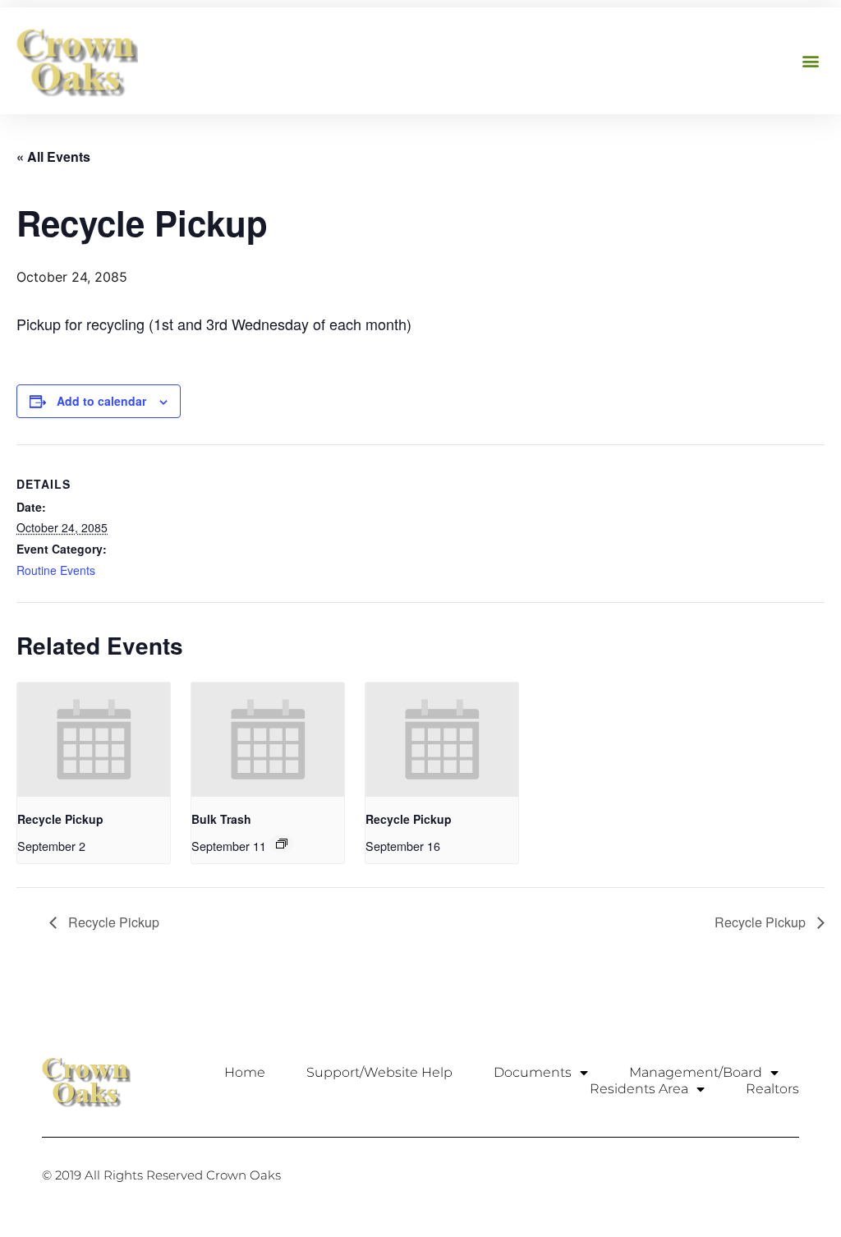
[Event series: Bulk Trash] (281, 843)
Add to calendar (101, 401)
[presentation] (93, 740)
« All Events (53, 156)
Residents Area (639, 1089)
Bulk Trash (221, 819)
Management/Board (695, 1072)
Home (244, 1072)
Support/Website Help (379, 1072)
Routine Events (55, 570)
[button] (811, 61)
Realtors (772, 1089)
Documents (533, 1072)
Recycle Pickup (60, 819)
